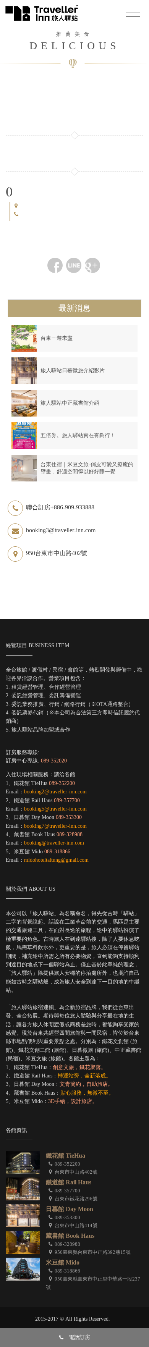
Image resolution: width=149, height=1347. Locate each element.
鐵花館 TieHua (65, 1155)
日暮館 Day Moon (69, 1209)
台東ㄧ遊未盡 (56, 338)
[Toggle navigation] (133, 13)
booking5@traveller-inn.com (55, 809)
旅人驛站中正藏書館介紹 (69, 403)
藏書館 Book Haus (70, 1235)
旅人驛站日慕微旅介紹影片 (72, 370)
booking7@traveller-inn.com (55, 826)
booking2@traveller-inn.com (55, 792)
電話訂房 (79, 1337)
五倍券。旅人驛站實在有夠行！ (77, 435)
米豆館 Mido (62, 1262)
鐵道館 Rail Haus (68, 1182)
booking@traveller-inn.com (54, 843)
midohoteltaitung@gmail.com (56, 860)
